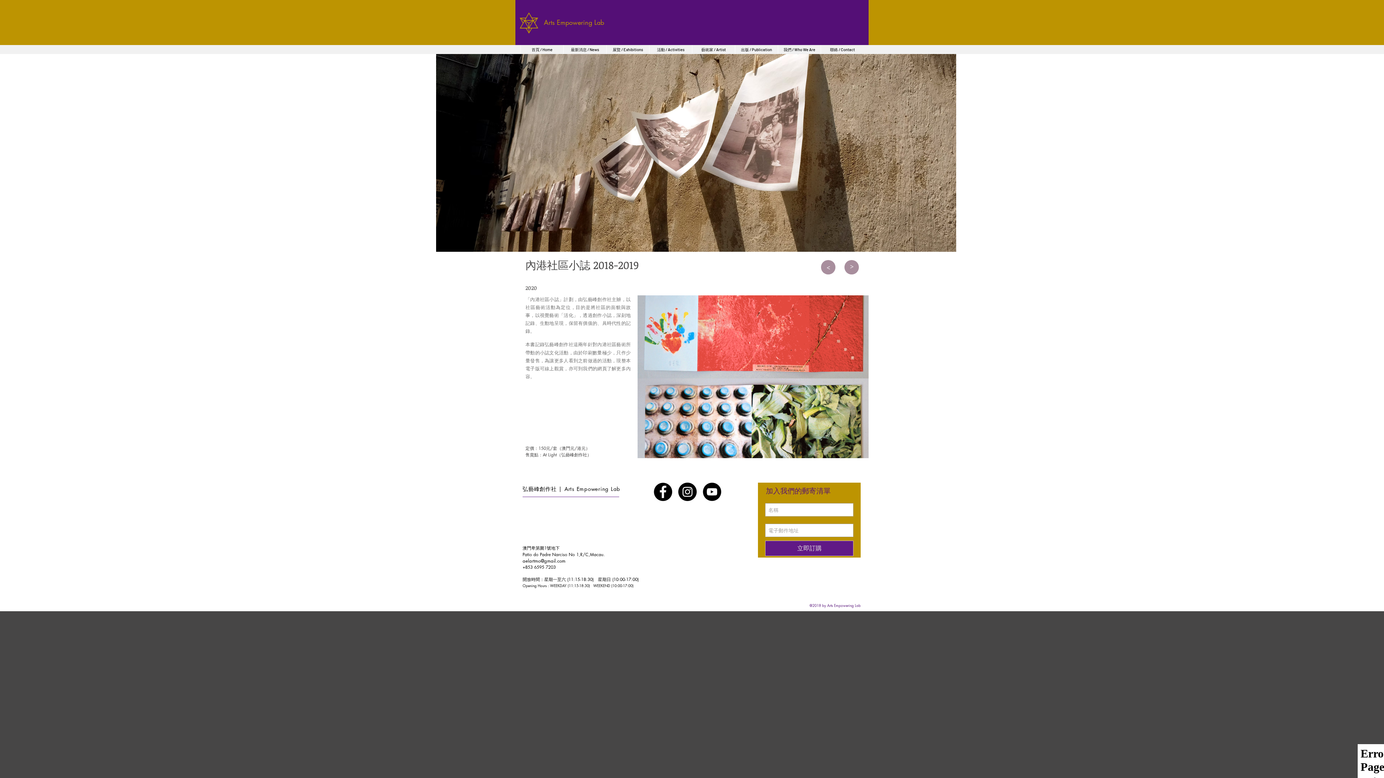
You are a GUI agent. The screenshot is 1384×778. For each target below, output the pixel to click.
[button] (753, 376)
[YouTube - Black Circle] (712, 492)
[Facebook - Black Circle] (663, 492)
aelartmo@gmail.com (544, 561)
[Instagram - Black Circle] (687, 492)
